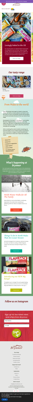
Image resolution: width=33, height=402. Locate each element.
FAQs (16, 368)
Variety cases (16, 362)
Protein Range (16, 356)
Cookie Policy (16, 379)
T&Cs (16, 375)
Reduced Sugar (16, 358)
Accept (4, 399)
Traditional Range (16, 354)
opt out (8, 396)
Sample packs (16, 360)
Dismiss (25, 1)
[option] (16, 38)
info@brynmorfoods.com (16, 384)
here (20, 396)
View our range (16, 58)
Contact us (16, 366)
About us (17, 373)
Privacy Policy (16, 377)
